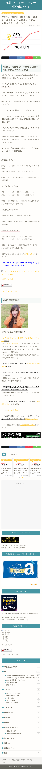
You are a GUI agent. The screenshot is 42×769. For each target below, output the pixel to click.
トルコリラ (21, 707)
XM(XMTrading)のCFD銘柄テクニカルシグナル (12, 13)
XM (22, 672)
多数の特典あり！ (14, 410)
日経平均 (15, 343)
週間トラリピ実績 (22, 703)
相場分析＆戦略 (22, 731)
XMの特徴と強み (22, 682)
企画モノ (21, 722)
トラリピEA (22, 698)
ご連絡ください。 (31, 419)
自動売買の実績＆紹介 (22, 733)
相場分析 (21, 743)
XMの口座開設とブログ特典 (22, 680)
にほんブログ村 (7, 279)
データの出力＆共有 (22, 695)
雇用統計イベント (21, 748)
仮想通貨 (21, 717)
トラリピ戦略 (22, 700)
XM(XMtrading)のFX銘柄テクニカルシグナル (22, 678)
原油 (8, 343)
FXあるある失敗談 (21, 667)
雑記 (21, 753)
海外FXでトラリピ (21, 738)
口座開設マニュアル (27, 425)
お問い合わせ (29, 254)
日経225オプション (21, 727)
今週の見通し (21, 712)
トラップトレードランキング (10, 291)
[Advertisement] (21, 506)
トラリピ (21, 689)
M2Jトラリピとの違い (22, 693)
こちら (10, 548)
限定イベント (22, 685)
